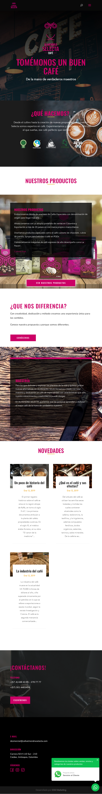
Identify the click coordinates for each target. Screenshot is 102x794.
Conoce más (20, 251)
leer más (28, 557)
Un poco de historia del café (29, 484)
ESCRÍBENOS (20, 700)
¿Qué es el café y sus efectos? (72, 484)
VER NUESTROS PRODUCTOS (51, 282)
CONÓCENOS (23, 337)
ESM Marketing (59, 790)
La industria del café (29, 570)
